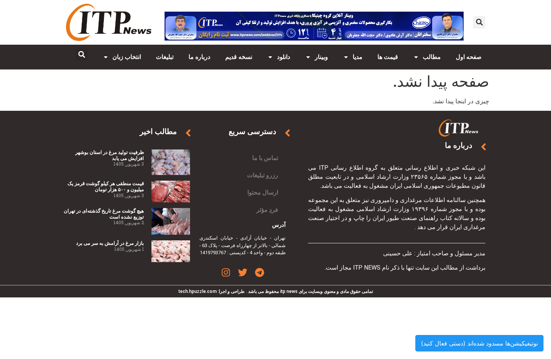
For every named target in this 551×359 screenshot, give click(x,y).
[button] (479, 22)
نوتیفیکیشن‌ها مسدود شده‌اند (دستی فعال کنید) (479, 343)
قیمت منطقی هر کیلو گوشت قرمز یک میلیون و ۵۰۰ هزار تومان (105, 186)
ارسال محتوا (262, 192)
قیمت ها (387, 56)
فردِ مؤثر (267, 209)
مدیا (357, 56)
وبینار (321, 56)
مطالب (432, 56)
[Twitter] (242, 272)
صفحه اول (469, 56)
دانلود (283, 56)
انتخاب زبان (126, 56)
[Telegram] (259, 272)
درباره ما (199, 56)
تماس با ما (265, 157)
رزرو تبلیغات (262, 175)
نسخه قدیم (238, 56)
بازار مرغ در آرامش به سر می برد (110, 243)
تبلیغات (165, 56)
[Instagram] (225, 272)
